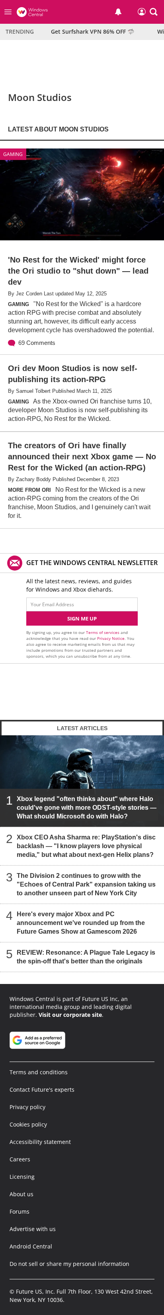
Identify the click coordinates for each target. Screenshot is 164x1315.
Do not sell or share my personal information (69, 1263)
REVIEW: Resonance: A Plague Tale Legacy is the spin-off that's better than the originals (86, 957)
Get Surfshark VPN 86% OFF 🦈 (92, 31)
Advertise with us (33, 1229)
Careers (20, 1159)
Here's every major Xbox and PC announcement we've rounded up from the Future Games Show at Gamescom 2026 (81, 923)
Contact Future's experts (42, 1089)
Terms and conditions (39, 1072)
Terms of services (103, 632)
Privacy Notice (111, 638)
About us (21, 1194)
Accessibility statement (40, 1142)
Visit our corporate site (70, 1014)
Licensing (22, 1176)
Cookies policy (28, 1124)
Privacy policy (27, 1107)
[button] (154, 12)
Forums (19, 1211)
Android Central (31, 1246)
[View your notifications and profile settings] (118, 12)
